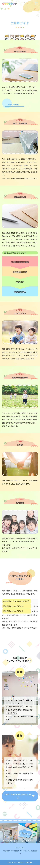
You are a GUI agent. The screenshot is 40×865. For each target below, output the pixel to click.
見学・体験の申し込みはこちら (18, 796)
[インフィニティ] (9, 3)
